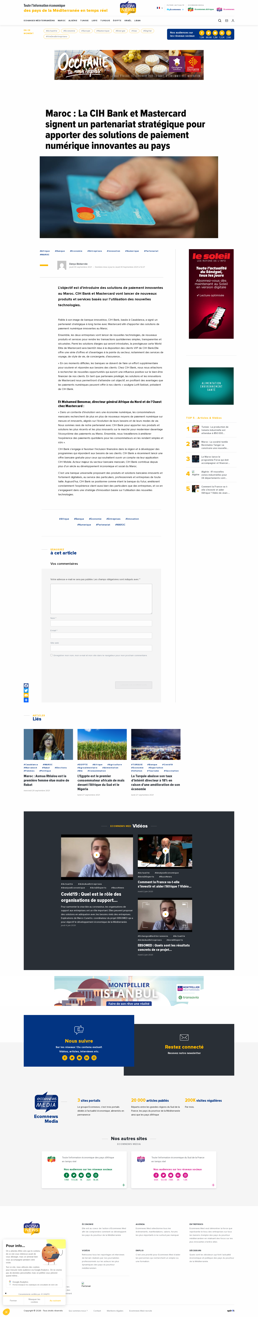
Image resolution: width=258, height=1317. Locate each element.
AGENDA (140, 1224)
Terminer (55, 1302)
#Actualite (51, 31)
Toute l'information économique (66, 8)
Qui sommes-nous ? (78, 1311)
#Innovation (113, 251)
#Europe (85, 31)
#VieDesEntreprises (56, 37)
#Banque (60, 251)
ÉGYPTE (117, 21)
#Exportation (156, 768)
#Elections (61, 768)
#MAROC (45, 255)
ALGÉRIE (73, 21)
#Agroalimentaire (87, 768)
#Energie (120, 31)
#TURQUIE (136, 765)
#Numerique (102, 31)
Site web (54, 643)
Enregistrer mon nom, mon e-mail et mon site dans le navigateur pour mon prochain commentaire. (100, 655)
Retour (13, 1302)
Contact (97, 1311)
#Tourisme (153, 771)
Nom (53, 618)
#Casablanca (31, 765)
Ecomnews (174, 9)
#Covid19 (167, 765)
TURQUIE (105, 21)
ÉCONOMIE (87, 1224)
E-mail (53, 631)
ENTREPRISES (196, 1224)
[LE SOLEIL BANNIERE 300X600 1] (211, 294)
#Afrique (45, 251)
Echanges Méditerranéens (39, 21)
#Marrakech (30, 768)
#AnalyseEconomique (73, 888)
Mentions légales (115, 1311)
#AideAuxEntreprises (90, 884)
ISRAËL (127, 21)
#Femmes (29, 771)
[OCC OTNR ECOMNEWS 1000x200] (129, 65)
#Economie (69, 31)
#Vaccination (171, 771)
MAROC (62, 21)
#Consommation (97, 771)
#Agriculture (115, 765)
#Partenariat (151, 251)
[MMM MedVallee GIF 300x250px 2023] (211, 386)
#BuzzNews (117, 888)
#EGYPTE (82, 765)
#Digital (147, 31)
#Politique (45, 771)
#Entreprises (94, 251)
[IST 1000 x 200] (129, 991)
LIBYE (94, 21)
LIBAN (137, 21)
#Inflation (136, 771)
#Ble (80, 771)
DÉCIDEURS (195, 1251)
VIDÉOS (86, 1251)
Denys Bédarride (78, 264)
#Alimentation (110, 768)
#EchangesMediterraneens (153, 936)
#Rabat (46, 768)
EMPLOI (140, 1251)
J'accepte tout (34, 1302)
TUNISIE (84, 21)
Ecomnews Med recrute (140, 1311)
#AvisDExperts (98, 888)
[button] (6, 1312)
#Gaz (134, 31)
